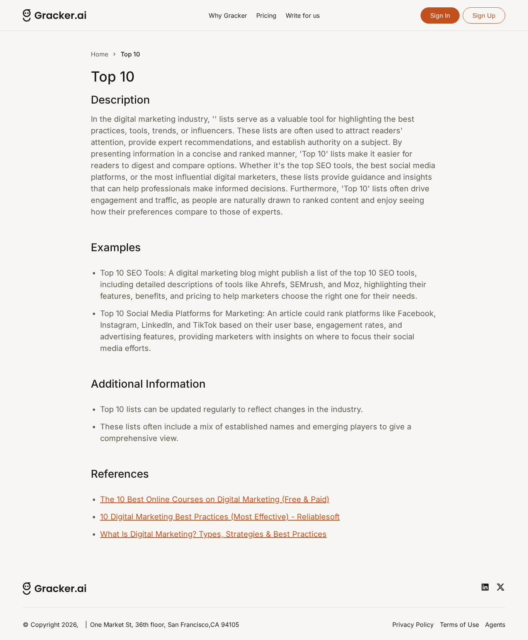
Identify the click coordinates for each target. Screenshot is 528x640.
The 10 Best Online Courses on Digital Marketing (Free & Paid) (214, 499)
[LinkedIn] (485, 587)
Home (99, 54)
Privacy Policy (413, 624)
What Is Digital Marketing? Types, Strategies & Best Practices (213, 534)
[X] (500, 587)
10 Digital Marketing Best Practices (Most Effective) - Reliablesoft (220, 516)
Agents (495, 624)
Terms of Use (459, 624)
